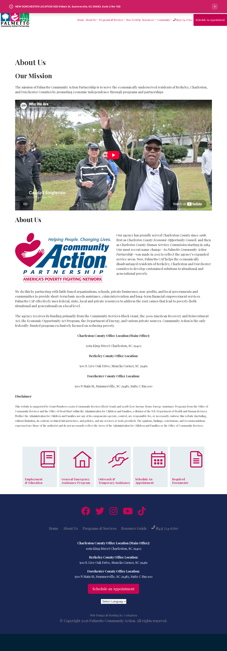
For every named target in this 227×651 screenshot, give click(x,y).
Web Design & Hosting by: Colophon (113, 615)
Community (163, 20)
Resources (148, 20)
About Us (90, 20)
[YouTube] (127, 511)
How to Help (133, 20)
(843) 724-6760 (184, 20)
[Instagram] (113, 511)
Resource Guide (134, 528)
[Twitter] (100, 511)
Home (80, 20)
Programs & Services (111, 20)
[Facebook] (85, 511)
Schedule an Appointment (210, 20)
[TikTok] (142, 511)
